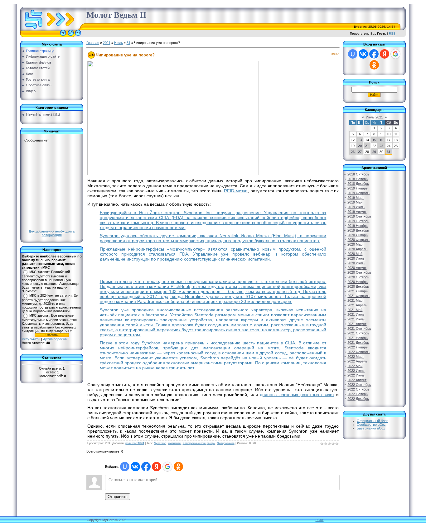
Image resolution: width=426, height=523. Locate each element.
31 (128, 43)
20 (360, 146)
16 (381, 140)
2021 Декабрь (358, 342)
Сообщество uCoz (371, 424)
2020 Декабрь (358, 286)
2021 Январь (357, 291)
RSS (392, 33)
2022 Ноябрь (357, 394)
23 (381, 146)
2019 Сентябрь (359, 216)
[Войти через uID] (124, 466)
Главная (92, 43)
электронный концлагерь (199, 443)
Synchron (160, 443)
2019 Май (354, 202)
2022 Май (354, 366)
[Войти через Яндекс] (156, 466)
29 (374, 152)
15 (374, 140)
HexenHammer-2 (39, 114)
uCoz (320, 520)
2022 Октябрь (358, 389)
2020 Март (355, 244)
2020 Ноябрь (357, 282)
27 (360, 152)
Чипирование (226, 443)
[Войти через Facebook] (146, 466)
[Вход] (78, 36)
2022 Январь (357, 347)
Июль (118, 43)
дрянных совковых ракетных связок (297, 394)
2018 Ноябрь (357, 179)
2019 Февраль (358, 193)
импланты (174, 443)
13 (360, 140)
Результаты (31, 339)
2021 (106, 43)
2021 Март (355, 300)
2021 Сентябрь (359, 328)
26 (353, 152)
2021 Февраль (358, 296)
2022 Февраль (358, 352)
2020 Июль (356, 263)
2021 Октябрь (358, 333)
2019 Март (355, 197)
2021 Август (356, 324)
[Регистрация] (71, 36)
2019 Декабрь (358, 230)
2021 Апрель (357, 305)
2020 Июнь (356, 258)
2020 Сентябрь (359, 272)
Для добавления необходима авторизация (52, 233)
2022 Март (355, 356)
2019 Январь (357, 188)
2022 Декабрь (358, 399)
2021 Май (354, 310)
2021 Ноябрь (357, 338)
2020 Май (354, 254)
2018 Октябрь (358, 174)
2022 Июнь (356, 370)
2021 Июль (356, 319)
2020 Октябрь (358, 277)
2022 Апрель (357, 361)
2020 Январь (357, 235)
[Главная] (63, 36)
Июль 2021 (374, 117)
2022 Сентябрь (359, 384)
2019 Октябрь (358, 221)
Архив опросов (55, 339)
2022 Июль (356, 375)
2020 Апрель (357, 249)
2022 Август (356, 380)
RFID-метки (236, 190)
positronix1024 (134, 443)
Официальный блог (372, 421)
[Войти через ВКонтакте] (135, 466)
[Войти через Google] (167, 467)
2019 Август (356, 212)
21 (367, 146)
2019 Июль (356, 207)
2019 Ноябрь (357, 226)
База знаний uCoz (371, 428)
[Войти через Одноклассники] (178, 466)
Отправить (118, 496)
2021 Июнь (356, 314)
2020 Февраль (358, 240)
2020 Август (356, 268)
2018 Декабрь (358, 183)
